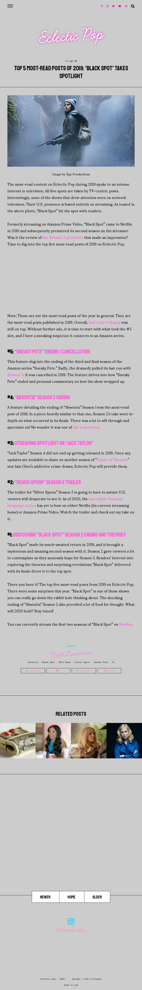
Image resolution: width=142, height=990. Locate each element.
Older (97, 897)
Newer (45, 897)
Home (71, 897)
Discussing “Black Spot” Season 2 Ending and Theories (69, 534)
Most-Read (64, 662)
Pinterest (84, 670)
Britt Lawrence (71, 653)
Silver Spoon (82, 662)
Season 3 (15, 374)
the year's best (86, 427)
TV (113, 662)
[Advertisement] (71, 279)
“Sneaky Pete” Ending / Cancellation (52, 351)
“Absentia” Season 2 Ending (42, 397)
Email (110, 670)
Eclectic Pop (71, 36)
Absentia (33, 662)
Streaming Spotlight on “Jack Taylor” (54, 443)
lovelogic (96, 979)
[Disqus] (71, 844)
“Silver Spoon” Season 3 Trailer (48, 482)
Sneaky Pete (101, 662)
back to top (71, 985)
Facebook (33, 670)
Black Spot (48, 662)
